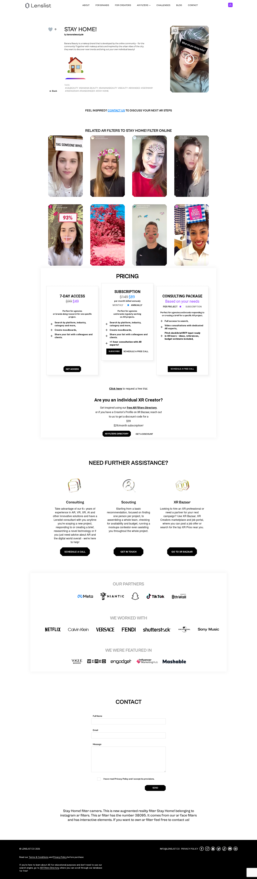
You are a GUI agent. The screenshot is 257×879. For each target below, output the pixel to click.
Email (95, 730)
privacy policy (189, 849)
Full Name (97, 716)
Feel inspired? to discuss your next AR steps (128, 110)
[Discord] (230, 849)
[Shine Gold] (191, 166)
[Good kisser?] (65, 235)
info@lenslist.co (170, 849)
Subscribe (114, 351)
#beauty (123, 88)
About (86, 5)
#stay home (102, 91)
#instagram (72, 91)
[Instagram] (207, 849)
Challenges (163, 5)
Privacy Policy (60, 857)
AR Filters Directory (49, 868)
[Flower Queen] (107, 166)
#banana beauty (88, 88)
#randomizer (87, 91)
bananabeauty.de (75, 34)
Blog (179, 5)
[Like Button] (50, 29)
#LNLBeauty (71, 88)
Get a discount (144, 434)
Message (97, 744)
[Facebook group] (236, 849)
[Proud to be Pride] (149, 235)
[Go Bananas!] (65, 166)
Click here (115, 388)
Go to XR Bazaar (182, 551)
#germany (147, 88)
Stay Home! (80, 29)
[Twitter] (219, 849)
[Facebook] (202, 849)
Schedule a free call (135, 351)
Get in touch (128, 551)
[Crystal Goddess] (149, 166)
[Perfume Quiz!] (191, 235)
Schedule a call (75, 551)
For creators (123, 5)
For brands (102, 5)
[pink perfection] (107, 235)
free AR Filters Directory (142, 407)
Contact (193, 5)
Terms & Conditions (38, 857)
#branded (134, 88)
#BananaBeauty (108, 88)
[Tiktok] (224, 849)
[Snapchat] (213, 849)
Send (155, 788)
